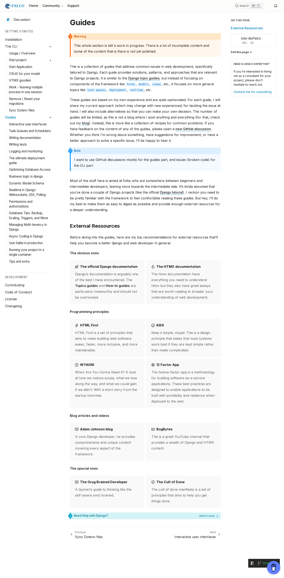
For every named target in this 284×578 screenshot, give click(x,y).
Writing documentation (25, 138)
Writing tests (18, 145)
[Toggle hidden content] (209, 515)
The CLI (11, 46)
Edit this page (240, 52)
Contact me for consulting (253, 92)
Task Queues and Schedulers (30, 131)
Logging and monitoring (25, 151)
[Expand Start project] (50, 60)
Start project (18, 60)
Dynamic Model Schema (26, 183)
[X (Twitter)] (270, 5)
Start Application (20, 67)
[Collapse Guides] (50, 117)
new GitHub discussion (193, 129)
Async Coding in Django (26, 236)
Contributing (14, 285)
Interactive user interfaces (28, 124)
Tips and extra (19, 261)
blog (85, 123)
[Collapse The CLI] (50, 47)
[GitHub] (267, 5)
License (11, 299)
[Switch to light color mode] (275, 6)
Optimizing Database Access (30, 170)
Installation (13, 39)
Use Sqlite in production (26, 243)
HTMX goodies (20, 81)
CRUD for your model (24, 74)
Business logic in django (26, 176)
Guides (10, 117)
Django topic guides (143, 78)
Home (33, 6)
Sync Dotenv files (22, 110)
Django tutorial (171, 192)
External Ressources (247, 28)
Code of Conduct (18, 292)
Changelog (13, 306)
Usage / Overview (22, 53)
